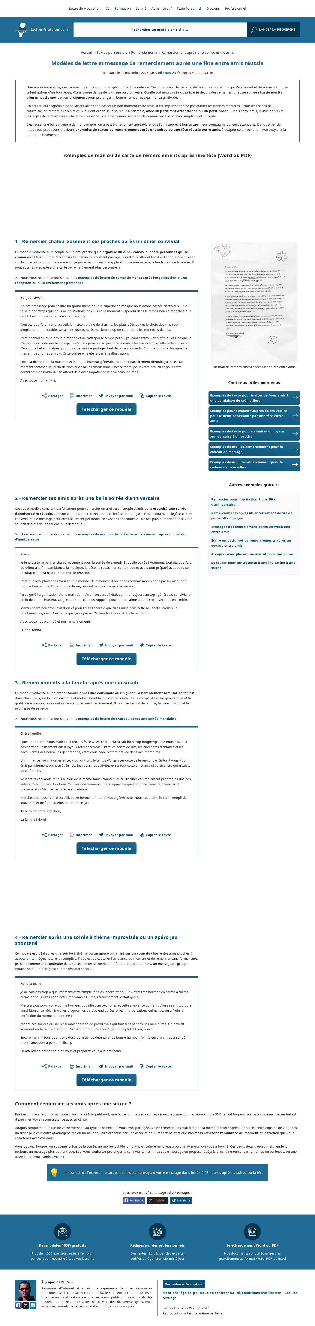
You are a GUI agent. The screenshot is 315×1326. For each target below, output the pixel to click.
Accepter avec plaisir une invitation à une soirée (252, 554)
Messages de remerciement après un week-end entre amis (251, 529)
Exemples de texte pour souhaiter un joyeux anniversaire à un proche (247, 433)
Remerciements (144, 52)
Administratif (162, 8)
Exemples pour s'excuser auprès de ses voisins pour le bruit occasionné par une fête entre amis (249, 415)
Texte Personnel (189, 8)
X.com (160, 1200)
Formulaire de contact (184, 1284)
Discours (213, 8)
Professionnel (235, 8)
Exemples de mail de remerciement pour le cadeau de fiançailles (246, 464)
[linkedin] (33, 1305)
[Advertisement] (157, 198)
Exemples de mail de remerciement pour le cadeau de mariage (246, 449)
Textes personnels (112, 52)
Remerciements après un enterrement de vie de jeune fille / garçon (251, 515)
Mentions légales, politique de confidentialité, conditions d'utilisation (222, 1292)
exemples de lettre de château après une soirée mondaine (127, 718)
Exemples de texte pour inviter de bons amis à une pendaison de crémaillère (249, 397)
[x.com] (25, 1305)
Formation (123, 8)
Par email (184, 1200)
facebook (137, 1200)
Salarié (141, 8)
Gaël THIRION (165, 73)
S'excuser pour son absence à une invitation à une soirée (253, 565)
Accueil (87, 52)
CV (108, 8)
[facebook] (18, 1305)
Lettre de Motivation (84, 8)
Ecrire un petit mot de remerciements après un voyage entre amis (251, 543)
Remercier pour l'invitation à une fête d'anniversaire (243, 501)
